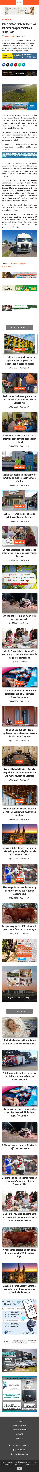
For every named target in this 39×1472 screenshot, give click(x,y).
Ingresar (20, 1438)
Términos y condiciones (20, 1430)
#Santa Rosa (7, 267)
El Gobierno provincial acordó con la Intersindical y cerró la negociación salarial (19, 439)
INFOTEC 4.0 (9, 36)
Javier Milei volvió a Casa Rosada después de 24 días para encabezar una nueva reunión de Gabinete (19, 772)
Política (19, 722)
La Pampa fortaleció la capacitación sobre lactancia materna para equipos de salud (19, 553)
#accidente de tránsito (17, 263)
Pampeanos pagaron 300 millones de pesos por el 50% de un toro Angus (19, 927)
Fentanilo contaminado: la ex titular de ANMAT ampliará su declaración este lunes (19, 812)
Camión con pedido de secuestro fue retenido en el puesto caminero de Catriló (19, 478)
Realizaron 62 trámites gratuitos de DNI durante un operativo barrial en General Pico (19, 399)
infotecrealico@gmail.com (19, 1454)
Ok (19, 1468)
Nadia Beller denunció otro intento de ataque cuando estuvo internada (20, 1042)
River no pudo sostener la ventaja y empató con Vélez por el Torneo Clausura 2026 (19, 891)
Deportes (19, 683)
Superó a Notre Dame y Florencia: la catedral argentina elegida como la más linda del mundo (19, 851)
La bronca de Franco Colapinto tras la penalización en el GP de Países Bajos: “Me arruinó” (19, 694)
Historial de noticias (19, 1425)
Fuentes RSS (19, 1434)
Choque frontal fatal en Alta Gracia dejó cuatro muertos (19, 617)
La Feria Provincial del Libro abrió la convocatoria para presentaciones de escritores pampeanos (19, 654)
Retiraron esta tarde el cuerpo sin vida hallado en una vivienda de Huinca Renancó (20, 1076)
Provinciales (6, 19)
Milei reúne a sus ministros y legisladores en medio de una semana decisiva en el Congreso (19, 733)
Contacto (19, 1421)
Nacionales (19, 840)
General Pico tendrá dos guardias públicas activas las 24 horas (19, 515)
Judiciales (19, 801)
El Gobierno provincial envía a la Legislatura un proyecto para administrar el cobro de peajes (19, 360)
